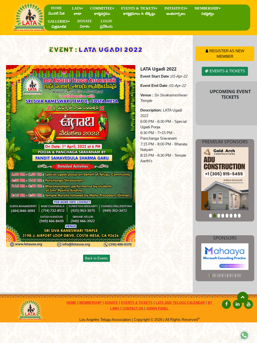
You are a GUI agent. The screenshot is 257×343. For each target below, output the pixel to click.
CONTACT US (133, 308)
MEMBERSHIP (207, 11)
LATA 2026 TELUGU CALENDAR (180, 303)
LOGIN (106, 23)
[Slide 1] (210, 215)
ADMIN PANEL (157, 308)
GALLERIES (58, 24)
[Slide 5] (227, 215)
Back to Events (96, 258)
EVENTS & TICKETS (138, 11)
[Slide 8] (239, 215)
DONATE (84, 23)
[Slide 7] (235, 215)
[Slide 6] (231, 215)
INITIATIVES (174, 11)
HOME (56, 10)
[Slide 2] (214, 215)
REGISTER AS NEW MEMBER (226, 54)
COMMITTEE (101, 11)
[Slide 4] (222, 215)
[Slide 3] (218, 215)
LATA (76, 11)
